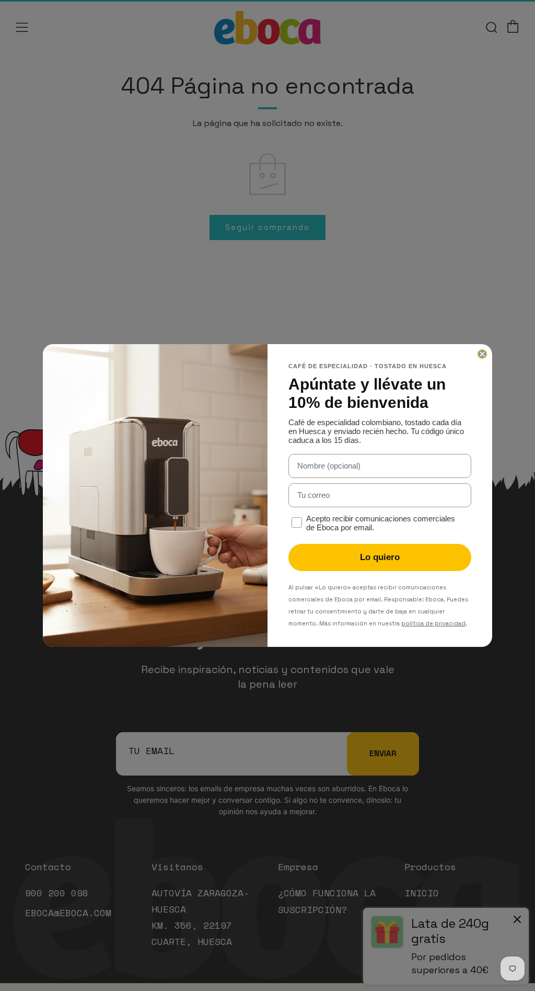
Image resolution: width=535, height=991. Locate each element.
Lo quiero (380, 557)
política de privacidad (433, 623)
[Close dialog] (482, 354)
